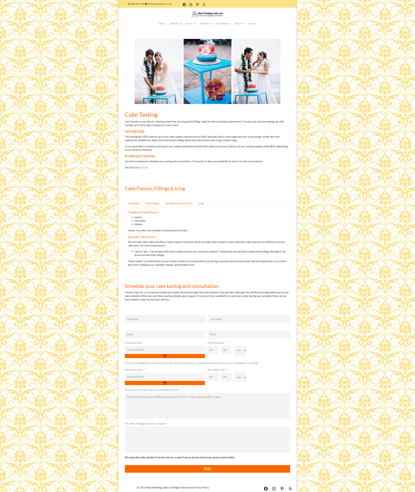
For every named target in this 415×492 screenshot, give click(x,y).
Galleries (174, 23)
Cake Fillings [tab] (152, 203)
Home (162, 23)
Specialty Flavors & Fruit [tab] (179, 203)
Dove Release (223, 23)
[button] (184, 4)
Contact (252, 23)
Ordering (204, 23)
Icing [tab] (201, 203)
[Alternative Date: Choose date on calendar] (165, 383)
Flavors (189, 23)
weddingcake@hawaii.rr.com (159, 4)
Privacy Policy (201, 487)
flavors (143, 167)
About (237, 23)
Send (207, 469)
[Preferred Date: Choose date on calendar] (165, 356)
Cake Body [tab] (133, 203)
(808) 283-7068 (137, 4)
